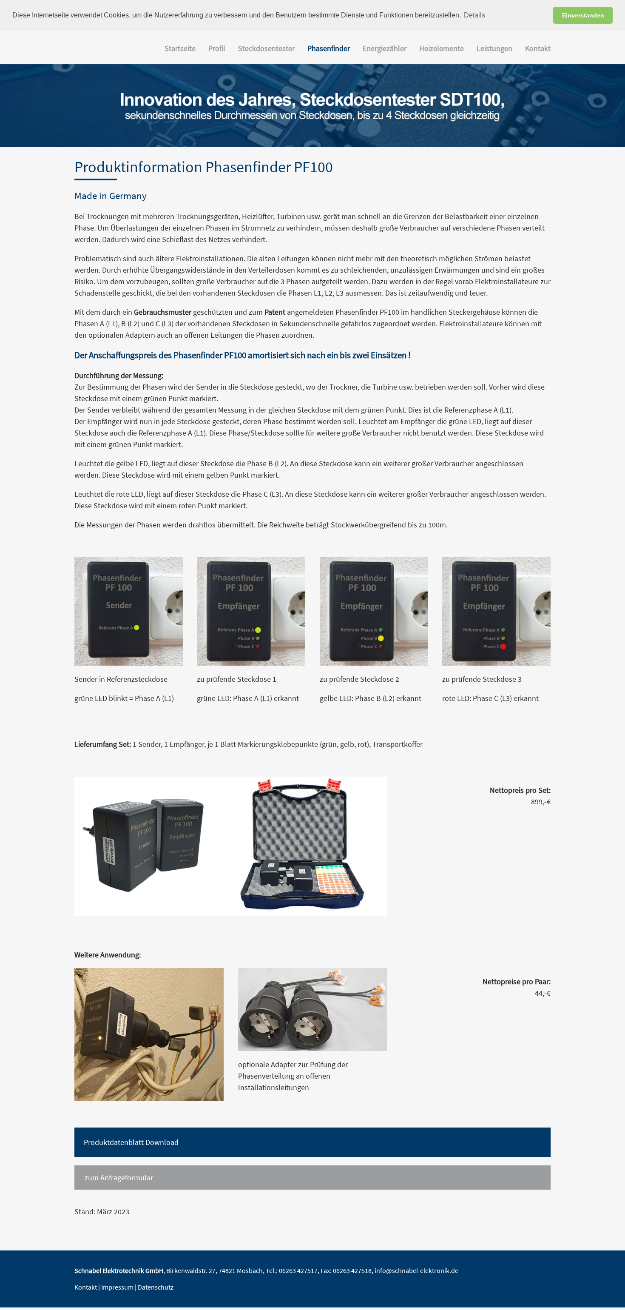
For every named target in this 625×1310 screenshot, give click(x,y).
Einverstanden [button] (583, 15)
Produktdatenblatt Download (131, 1142)
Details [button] (474, 15)
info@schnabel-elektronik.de (416, 1271)
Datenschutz (155, 1287)
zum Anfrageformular (119, 1177)
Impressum (117, 1287)
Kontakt (85, 1287)
